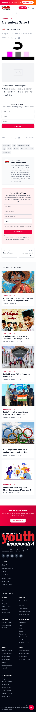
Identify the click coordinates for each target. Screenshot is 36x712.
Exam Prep (5, 609)
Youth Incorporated (18, 163)
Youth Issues (5, 684)
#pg (4, 148)
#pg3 (9, 148)
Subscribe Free (28, 2)
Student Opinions (7, 682)
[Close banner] (34, 2)
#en (14, 145)
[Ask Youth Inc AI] (31, 707)
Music (21, 625)
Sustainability (6, 671)
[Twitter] (3, 556)
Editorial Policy (6, 578)
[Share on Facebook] (8, 37)
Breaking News (24, 650)
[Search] (29, 8)
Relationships (6, 659)
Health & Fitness (7, 653)
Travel (4, 662)
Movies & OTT (23, 622)
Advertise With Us (7, 568)
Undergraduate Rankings (6, 626)
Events (21, 640)
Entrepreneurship (24, 611)
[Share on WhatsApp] (15, 37)
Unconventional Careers (24, 605)
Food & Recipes (7, 665)
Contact (4, 571)
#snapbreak (6, 152)
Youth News (23, 656)
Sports (21, 631)
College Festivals (7, 693)
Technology (5, 668)
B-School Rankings (8, 622)
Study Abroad (6, 604)
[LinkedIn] (12, 556)
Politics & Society (24, 659)
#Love (16, 148)
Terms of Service (7, 585)
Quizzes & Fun (11, 13)
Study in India (6, 601)
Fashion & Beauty (7, 650)
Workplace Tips (24, 614)
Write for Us (5, 575)
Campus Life (5, 679)
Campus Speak (6, 690)
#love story (24, 148)
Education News (24, 653)
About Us (4, 565)
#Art (32, 148)
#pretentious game (23, 145)
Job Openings (23, 608)
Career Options (24, 601)
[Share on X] (12, 37)
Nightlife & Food (24, 642)
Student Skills (6, 612)
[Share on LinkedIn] (18, 37)
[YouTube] (16, 556)
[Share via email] (22, 37)
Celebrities (22, 634)
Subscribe (23, 7)
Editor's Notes (6, 696)
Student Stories (6, 687)
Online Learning (6, 607)
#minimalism (6, 145)
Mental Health (6, 656)
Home (3, 13)
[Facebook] (21, 556)
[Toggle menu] (33, 8)
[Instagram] (7, 556)
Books (21, 628)
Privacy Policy (6, 581)
